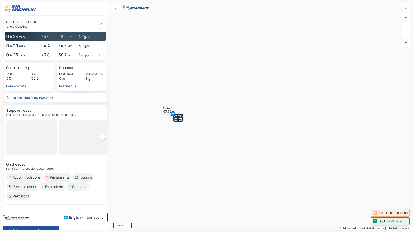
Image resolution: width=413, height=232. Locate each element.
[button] (178, 118)
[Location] (406, 43)
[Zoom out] (406, 34)
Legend (405, 228)
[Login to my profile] (406, 7)
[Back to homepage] (20, 8)
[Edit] (101, 24)
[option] (24, 123)
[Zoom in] (406, 26)
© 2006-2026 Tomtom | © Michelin (379, 228)
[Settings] (406, 17)
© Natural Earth (348, 228)
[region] (261, 116)
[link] (390, 213)
